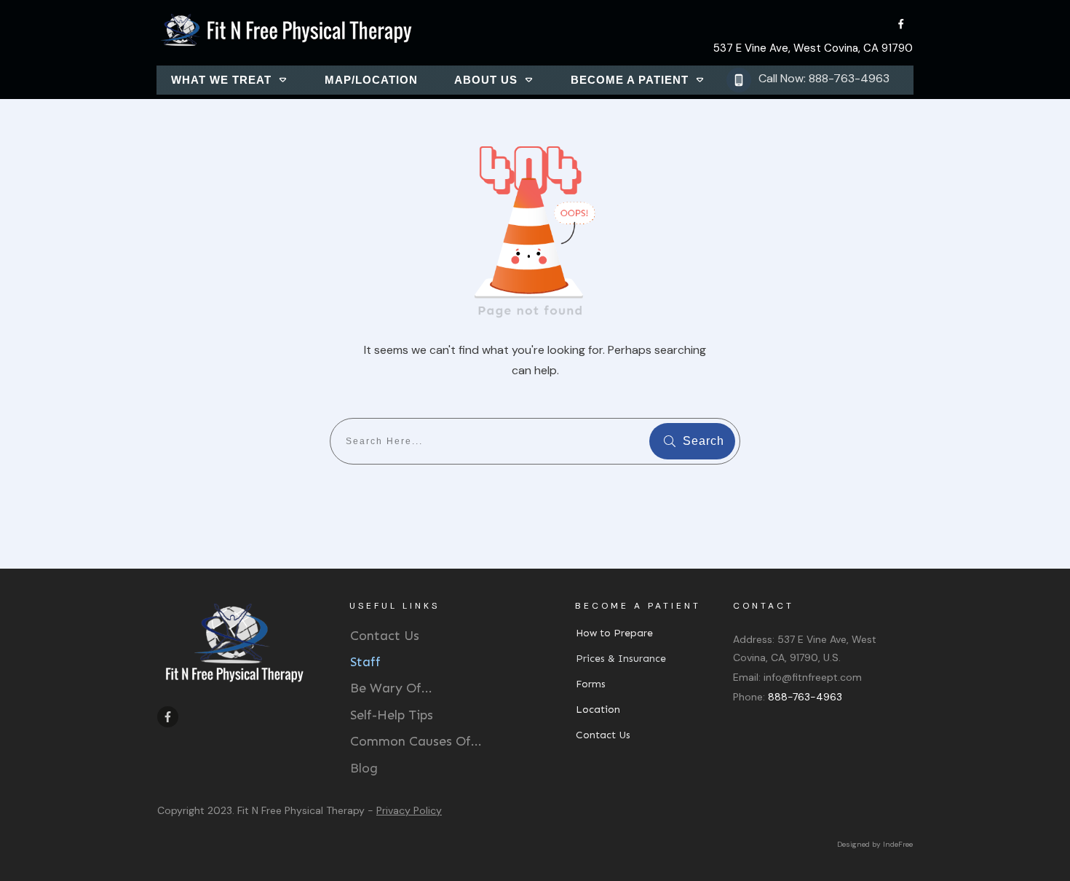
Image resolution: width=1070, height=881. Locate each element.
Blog (364, 768)
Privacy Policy (409, 810)
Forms (591, 684)
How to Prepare (614, 633)
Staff (365, 662)
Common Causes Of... (416, 741)
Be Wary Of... (391, 688)
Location (598, 709)
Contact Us (384, 636)
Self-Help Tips (391, 715)
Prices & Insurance (621, 658)
